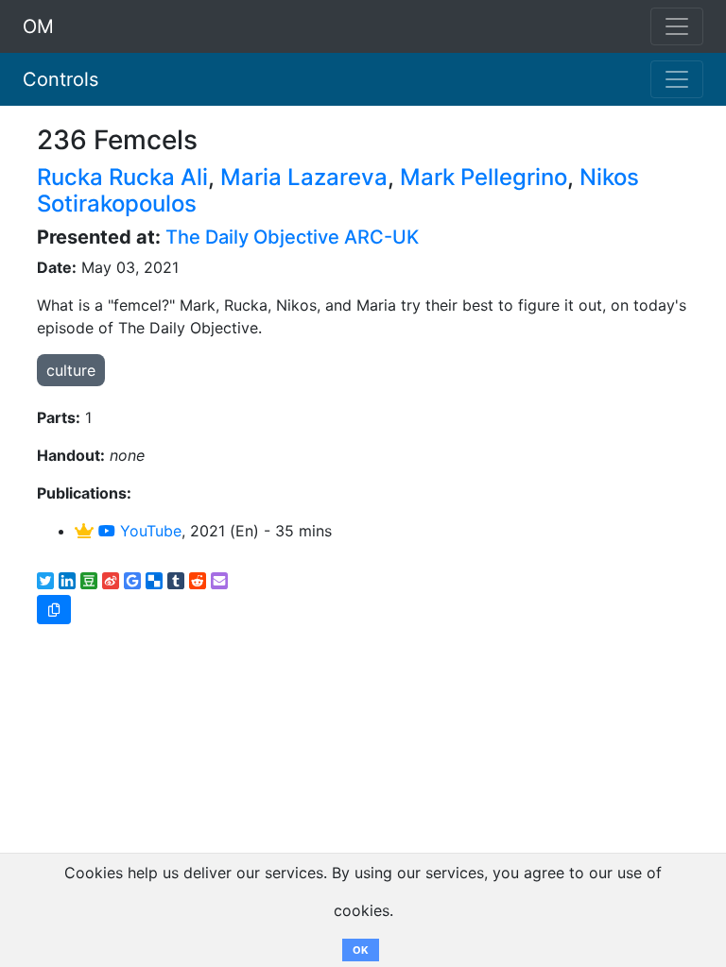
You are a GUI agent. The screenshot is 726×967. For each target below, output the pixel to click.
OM (38, 26)
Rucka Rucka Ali (122, 177)
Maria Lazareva (304, 177)
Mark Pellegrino (483, 177)
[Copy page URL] (54, 609)
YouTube (148, 530)
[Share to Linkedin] (67, 580)
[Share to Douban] (88, 580)
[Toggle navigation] (676, 79)
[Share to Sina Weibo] (110, 580)
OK (361, 950)
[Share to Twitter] (45, 580)
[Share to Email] (219, 580)
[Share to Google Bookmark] (132, 580)
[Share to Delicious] (154, 580)
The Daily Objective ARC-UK (292, 237)
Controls (60, 79)
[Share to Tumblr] (175, 580)
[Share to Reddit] (197, 580)
